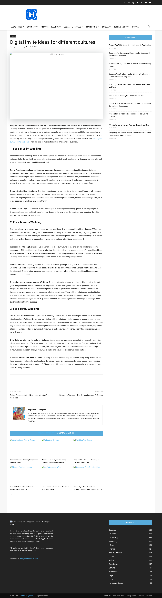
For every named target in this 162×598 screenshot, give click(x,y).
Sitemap (149, 596)
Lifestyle (76, 26)
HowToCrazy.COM (26, 596)
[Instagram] (133, 2)
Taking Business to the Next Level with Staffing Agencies (29, 396)
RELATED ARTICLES (46, 433)
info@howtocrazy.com (29, 558)
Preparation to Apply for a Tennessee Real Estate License (128, 115)
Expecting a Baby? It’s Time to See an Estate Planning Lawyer (130, 64)
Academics (16, 26)
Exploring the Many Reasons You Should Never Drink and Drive (129, 85)
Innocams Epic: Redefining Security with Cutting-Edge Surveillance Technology (130, 104)
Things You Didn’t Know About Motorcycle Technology (130, 45)
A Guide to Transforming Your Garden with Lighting (129, 125)
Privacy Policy (131, 596)
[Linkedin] (137, 2)
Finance (44, 26)
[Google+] (129, 2)
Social (105, 26)
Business (31, 26)
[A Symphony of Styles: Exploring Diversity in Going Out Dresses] (56, 448)
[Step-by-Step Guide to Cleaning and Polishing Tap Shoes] (88, 448)
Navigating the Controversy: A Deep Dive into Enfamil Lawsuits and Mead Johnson (130, 134)
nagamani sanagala (20, 47)
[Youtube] (150, 2)
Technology (120, 26)
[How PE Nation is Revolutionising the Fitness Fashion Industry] (24, 475)
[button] (149, 27)
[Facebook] (125, 2)
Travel (135, 26)
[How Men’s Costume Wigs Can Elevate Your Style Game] (56, 475)
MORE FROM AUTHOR (66, 433)
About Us (107, 596)
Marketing (91, 26)
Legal (66, 26)
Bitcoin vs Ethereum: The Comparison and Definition (81, 395)
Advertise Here (118, 596)
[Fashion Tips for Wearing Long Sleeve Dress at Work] (24, 448)
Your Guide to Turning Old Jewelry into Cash (126, 96)
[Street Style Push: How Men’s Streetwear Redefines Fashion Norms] (88, 475)
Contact (141, 596)
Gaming (55, 26)
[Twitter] (146, 2)
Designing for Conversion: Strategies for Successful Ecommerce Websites (129, 54)
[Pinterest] (142, 2)
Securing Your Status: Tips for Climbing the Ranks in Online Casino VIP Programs (129, 75)
